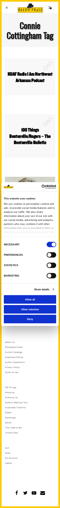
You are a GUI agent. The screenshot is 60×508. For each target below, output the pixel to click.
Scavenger (10, 417)
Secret (8, 422)
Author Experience (15, 362)
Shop (7, 453)
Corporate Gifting (14, 357)
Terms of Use (11, 372)
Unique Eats (11, 433)
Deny (30, 319)
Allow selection (30, 309)
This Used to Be (13, 427)
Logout (8, 463)
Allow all (30, 299)
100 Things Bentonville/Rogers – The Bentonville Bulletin (30, 136)
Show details (41, 289)
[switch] (51, 255)
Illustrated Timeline (15, 407)
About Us (10, 342)
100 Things (10, 387)
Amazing (9, 392)
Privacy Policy (12, 367)
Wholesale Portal (14, 347)
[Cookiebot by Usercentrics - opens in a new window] (42, 186)
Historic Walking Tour (16, 402)
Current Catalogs (13, 352)
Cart (7, 448)
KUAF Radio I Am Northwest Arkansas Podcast (30, 77)
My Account (11, 458)
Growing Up (11, 397)
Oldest (8, 412)
